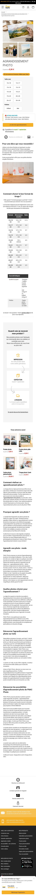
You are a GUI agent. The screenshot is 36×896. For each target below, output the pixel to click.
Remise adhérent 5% (18, 798)
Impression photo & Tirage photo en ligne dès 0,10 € (14, 14)
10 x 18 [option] (9, 83)
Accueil (3, 12)
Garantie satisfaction (6, 838)
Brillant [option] (9, 108)
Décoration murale (24, 849)
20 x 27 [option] (9, 100)
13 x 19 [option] (18, 87)
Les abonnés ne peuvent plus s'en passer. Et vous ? (19, 813)
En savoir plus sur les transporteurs (18, 412)
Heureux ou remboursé (18, 783)
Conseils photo (5, 846)
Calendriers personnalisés (25, 836)
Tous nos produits (23, 854)
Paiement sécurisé (18, 806)
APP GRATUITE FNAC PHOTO (14, 820)
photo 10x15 (7, 645)
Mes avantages (5, 869)
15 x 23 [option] (9, 96)
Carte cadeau (4, 849)
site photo (24, 505)
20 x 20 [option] (18, 96)
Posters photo (22, 841)
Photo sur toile (22, 846)
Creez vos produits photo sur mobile (15, 822)
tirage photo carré (19, 755)
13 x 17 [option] (18, 83)
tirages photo (21, 674)
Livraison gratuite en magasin (18, 790)
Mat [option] (18, 108)
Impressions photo (24, 838)
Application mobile (6, 841)
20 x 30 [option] (18, 100)
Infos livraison (4, 836)
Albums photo (22, 833)
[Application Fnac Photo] (27, 863)
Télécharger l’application (18, 892)
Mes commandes (5, 866)
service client (26, 313)
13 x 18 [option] (9, 87)
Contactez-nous (5, 833)
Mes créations (4, 863)
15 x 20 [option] (9, 91)
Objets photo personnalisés (26, 851)
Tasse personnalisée (24, 843)
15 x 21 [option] (18, 91)
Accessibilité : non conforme (8, 843)
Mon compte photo (6, 861)
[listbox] (18, 92)
